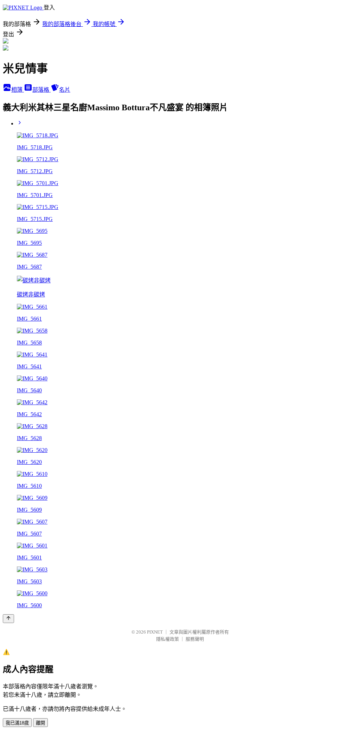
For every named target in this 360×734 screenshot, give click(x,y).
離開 (40, 723)
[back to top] (8, 618)
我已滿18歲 (17, 723)
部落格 (41, 90)
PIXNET (155, 632)
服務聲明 (195, 639)
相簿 (17, 90)
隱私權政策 (167, 639)
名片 (64, 90)
